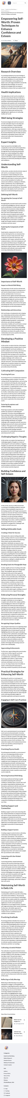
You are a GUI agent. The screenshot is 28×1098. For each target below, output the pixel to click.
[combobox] (18, 3)
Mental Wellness (5, 11)
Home (2, 9)
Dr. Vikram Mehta (7, 40)
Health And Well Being (11, 9)
